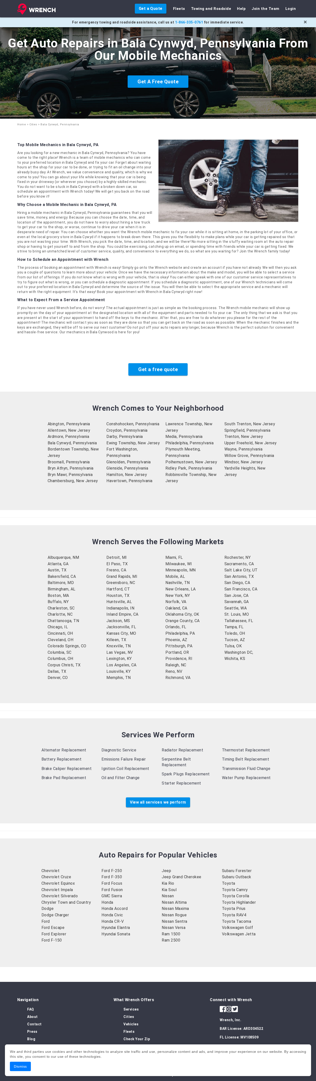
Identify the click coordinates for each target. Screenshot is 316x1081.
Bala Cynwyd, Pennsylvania (72, 443)
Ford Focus (111, 883)
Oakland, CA (176, 608)
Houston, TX (118, 595)
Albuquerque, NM (63, 557)
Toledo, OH (234, 633)
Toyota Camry (235, 889)
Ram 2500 (171, 940)
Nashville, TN (177, 582)
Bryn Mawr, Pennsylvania (70, 474)
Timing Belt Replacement (245, 759)
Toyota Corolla (235, 896)
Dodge (47, 908)
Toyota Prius (234, 908)
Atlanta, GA (58, 564)
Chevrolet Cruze (56, 877)
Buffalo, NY (58, 601)
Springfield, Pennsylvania (247, 430)
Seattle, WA (235, 608)
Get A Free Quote (158, 82)
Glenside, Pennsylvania (127, 468)
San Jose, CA (236, 595)
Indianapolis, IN (120, 608)
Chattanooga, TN (63, 620)
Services (131, 1009)
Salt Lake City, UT (241, 570)
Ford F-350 (111, 877)
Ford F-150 (51, 940)
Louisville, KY (118, 671)
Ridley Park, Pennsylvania (188, 468)
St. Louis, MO (236, 614)
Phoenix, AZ (176, 639)
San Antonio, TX (239, 576)
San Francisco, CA (240, 589)
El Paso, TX (117, 564)
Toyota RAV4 (234, 915)
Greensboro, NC (120, 582)
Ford (45, 921)
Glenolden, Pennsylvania (128, 462)
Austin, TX (57, 570)
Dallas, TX (57, 671)
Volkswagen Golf (237, 927)
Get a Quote (150, 8)
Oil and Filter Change (120, 777)
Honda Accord (114, 908)
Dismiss (20, 1066)
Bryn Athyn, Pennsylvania (71, 468)
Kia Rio (168, 883)
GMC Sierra (111, 896)
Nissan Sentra (174, 921)
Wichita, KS (234, 658)
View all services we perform (158, 802)
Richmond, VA (177, 677)
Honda (107, 902)
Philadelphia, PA (180, 633)
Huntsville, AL (119, 601)
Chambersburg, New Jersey (73, 480)
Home (21, 124)
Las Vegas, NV (119, 652)
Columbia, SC (60, 652)
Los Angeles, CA (121, 665)
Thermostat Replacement (246, 750)
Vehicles (130, 1024)
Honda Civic (112, 915)
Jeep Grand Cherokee (181, 877)
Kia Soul (169, 889)
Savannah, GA (236, 601)
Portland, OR (177, 652)
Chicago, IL (58, 627)
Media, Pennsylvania (184, 436)
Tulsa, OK (233, 646)
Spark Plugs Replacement (186, 774)
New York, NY (177, 595)
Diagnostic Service (118, 750)
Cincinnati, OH (60, 633)
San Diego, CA (237, 582)
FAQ (30, 1009)
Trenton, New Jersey (243, 436)
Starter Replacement (181, 783)
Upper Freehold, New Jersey (250, 443)
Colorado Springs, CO (67, 646)
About (32, 1017)
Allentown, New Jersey (69, 430)
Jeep (166, 870)
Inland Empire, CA (122, 614)
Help (241, 8)
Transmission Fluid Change (246, 768)
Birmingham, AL (62, 589)
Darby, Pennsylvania (124, 436)
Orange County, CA (182, 620)
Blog (31, 1039)
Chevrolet (50, 870)
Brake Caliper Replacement (66, 768)
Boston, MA (58, 595)
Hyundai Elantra (115, 927)
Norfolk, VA (175, 601)
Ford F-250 (111, 870)
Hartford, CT (118, 589)
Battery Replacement (61, 759)
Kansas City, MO (121, 633)
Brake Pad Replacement (63, 777)
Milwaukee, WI (178, 564)
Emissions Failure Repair (123, 759)
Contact (34, 1024)
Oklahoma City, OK (182, 614)
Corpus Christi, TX (64, 665)
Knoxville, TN (118, 646)
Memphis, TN (118, 677)
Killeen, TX (116, 639)
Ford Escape (53, 927)
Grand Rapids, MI (121, 576)
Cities (33, 124)
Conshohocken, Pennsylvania (132, 424)
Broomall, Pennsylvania (69, 462)
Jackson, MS (118, 620)
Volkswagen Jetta (239, 934)
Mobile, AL (175, 576)
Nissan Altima (174, 902)
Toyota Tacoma (236, 921)
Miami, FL (174, 557)
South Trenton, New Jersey (249, 424)
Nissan (168, 896)
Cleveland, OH (61, 639)
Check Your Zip (136, 1039)
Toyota (228, 883)
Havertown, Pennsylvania (129, 480)
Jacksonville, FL (121, 627)
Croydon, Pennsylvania (127, 430)
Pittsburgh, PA (178, 646)
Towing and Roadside (211, 8)
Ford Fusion (112, 889)
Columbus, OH (60, 658)
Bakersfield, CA (62, 576)
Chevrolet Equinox (58, 883)
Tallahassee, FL (238, 620)
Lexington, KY (119, 658)
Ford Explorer (53, 934)
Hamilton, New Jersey (126, 474)
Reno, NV (173, 671)
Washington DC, (238, 652)
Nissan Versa (173, 927)
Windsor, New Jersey (243, 462)
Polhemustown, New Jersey (191, 462)
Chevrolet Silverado (59, 896)
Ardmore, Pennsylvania (68, 436)
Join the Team (265, 8)
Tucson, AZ (234, 639)
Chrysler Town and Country (66, 902)
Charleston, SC (61, 608)
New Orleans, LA (180, 589)
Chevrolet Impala (57, 889)
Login (290, 8)
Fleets (179, 8)
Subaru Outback (236, 877)
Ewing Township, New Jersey (133, 443)
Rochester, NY (237, 557)
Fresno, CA (116, 570)
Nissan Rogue (174, 915)
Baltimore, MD (61, 582)
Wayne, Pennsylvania (243, 449)
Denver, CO (58, 677)
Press (32, 1032)
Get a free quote (158, 369)
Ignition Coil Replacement (125, 768)
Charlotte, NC (60, 614)
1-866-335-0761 (189, 22)
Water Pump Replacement (246, 777)
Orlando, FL (175, 627)
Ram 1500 (171, 934)
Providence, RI (178, 658)
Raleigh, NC (175, 665)
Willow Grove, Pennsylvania (249, 455)
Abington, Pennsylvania (69, 424)
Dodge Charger (55, 915)
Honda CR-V (112, 921)
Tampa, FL (234, 627)
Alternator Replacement (63, 750)
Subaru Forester (237, 870)
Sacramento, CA (239, 564)
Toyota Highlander (239, 902)
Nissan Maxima (175, 908)
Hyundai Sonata (115, 934)
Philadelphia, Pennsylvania (189, 443)
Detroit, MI (116, 557)
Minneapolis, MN (180, 570)
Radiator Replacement (182, 750)
